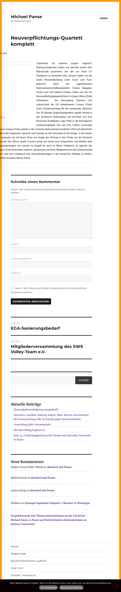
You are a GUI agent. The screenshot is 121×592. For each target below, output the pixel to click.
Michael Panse (26, 16)
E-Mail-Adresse (21, 258)
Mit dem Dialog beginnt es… (30, 429)
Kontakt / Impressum (23, 575)
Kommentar (19, 200)
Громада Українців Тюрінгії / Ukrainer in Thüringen (57, 503)
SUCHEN (84, 380)
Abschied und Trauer (59, 467)
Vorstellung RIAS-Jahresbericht (32, 424)
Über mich (17, 568)
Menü (104, 18)
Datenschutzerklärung (71, 587)
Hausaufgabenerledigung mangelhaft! (36, 409)
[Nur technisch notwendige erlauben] (117, 585)
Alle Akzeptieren (48, 587)
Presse (15, 546)
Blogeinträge (18, 553)
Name (15, 244)
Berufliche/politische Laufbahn (29, 561)
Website (16, 273)
